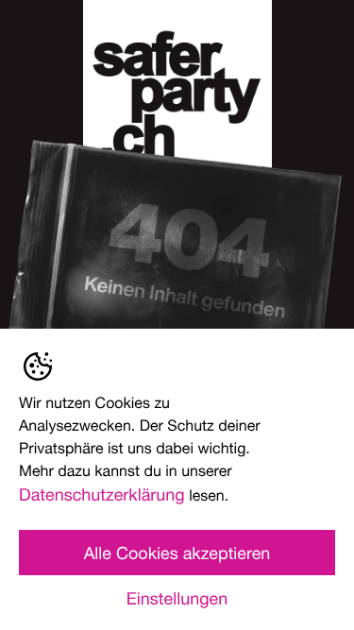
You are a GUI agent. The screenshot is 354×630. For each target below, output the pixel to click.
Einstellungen (177, 597)
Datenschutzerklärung (102, 494)
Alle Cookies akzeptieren (177, 552)
